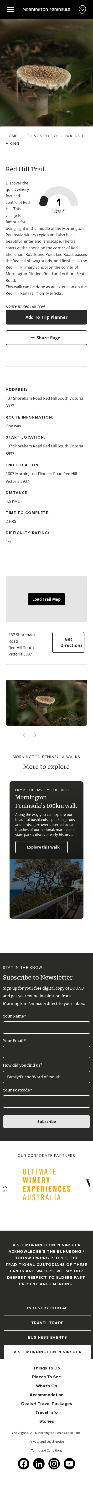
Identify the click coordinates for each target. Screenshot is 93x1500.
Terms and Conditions (46, 1450)
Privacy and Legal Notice (46, 1441)
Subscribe (46, 1121)
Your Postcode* (17, 1090)
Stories (46, 1421)
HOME (12, 136)
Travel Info (46, 1412)
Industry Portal (47, 1308)
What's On (46, 1386)
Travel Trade (47, 1323)
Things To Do (46, 1368)
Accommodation (47, 1394)
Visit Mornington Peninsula (48, 1352)
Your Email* (14, 1040)
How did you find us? (22, 1065)
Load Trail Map (46, 599)
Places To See (46, 1376)
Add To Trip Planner (46, 317)
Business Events (47, 1337)
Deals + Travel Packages (46, 1403)
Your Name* (14, 1016)
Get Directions (71, 642)
